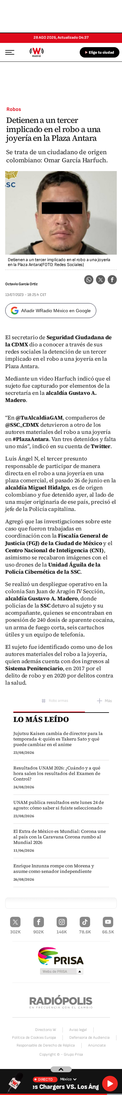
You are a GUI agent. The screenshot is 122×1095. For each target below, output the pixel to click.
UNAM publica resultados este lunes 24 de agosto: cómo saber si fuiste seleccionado (58, 805)
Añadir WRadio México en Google (56, 310)
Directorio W (45, 1029)
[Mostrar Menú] (8, 52)
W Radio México (36, 52)
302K (15, 932)
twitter (100, 279)
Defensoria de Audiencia (89, 1037)
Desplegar (61, 1069)
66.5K (108, 932)
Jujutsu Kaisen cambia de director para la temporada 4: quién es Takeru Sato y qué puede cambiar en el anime (58, 739)
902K (38, 932)
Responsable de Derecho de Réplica (46, 1045)
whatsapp (88, 279)
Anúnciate (97, 1045)
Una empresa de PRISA (61, 955)
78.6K (85, 932)
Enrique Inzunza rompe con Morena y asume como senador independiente (53, 868)
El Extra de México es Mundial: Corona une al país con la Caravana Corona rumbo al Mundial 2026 (59, 837)
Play (110, 1083)
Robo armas (58, 700)
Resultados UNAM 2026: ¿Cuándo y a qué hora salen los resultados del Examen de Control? (56, 773)
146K (62, 932)
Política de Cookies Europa (34, 1037)
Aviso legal (78, 1029)
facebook (112, 279)
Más (108, 700)
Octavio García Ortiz (21, 284)
